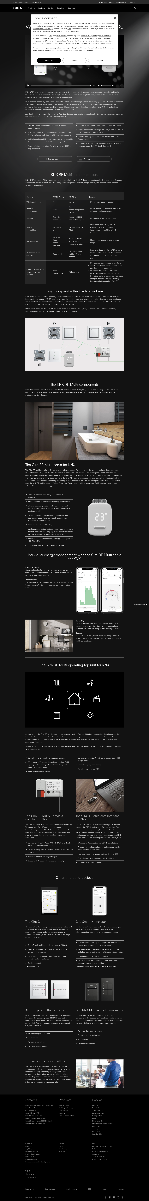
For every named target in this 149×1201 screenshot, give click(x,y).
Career (111, 2)
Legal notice (29, 1189)
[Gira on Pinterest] (122, 1197)
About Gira (103, 2)
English (131, 2)
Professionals (34, 2)
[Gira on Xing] (118, 1197)
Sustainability (121, 2)
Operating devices (139, 604)
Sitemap (121, 1189)
